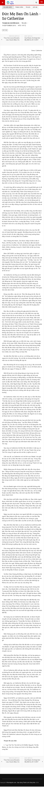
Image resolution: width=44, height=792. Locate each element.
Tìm (41, 2)
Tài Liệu (28, 7)
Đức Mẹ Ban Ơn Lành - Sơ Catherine (21, 16)
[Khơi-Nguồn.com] (10, 2)
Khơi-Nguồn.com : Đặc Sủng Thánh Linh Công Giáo (21, 782)
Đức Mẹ (35, 7)
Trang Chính (19, 7)
